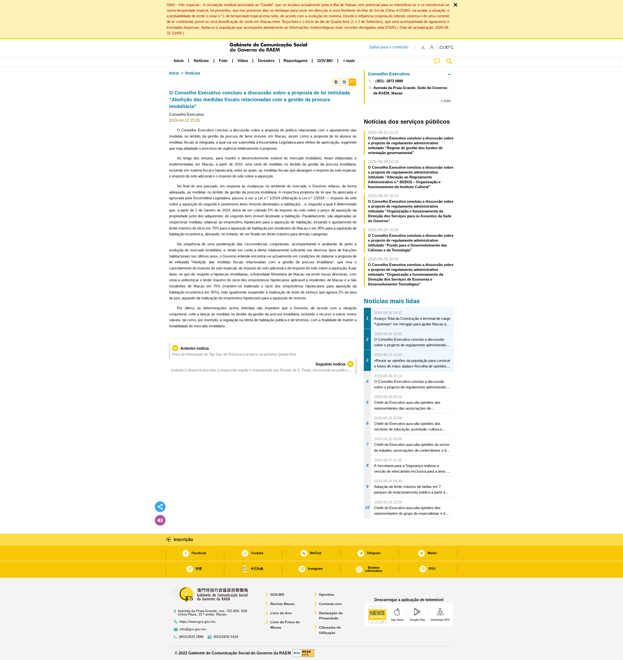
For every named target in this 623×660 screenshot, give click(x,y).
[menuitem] (201, 60)
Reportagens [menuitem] (296, 61)
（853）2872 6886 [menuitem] (388, 81)
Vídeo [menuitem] (243, 61)
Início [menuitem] (179, 61)
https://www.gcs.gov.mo (197, 621)
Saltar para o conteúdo (388, 47)
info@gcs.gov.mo (193, 629)
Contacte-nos (330, 604)
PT (352, 82)
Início (174, 73)
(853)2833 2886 (191, 637)
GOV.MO (277, 594)
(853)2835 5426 (225, 637)
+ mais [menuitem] (445, 100)
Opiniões (326, 594)
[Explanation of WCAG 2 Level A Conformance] (303, 653)
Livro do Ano (281, 613)
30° (449, 47)
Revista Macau (282, 604)
